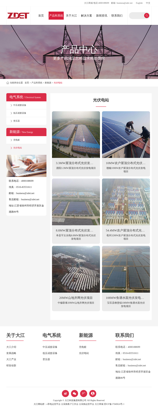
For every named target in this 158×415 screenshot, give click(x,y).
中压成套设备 (19, 105)
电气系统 (52, 335)
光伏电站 (58, 83)
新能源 (48, 83)
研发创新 (11, 365)
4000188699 (103, 3)
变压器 (16, 121)
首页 (41, 15)
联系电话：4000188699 (127, 347)
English (139, 3)
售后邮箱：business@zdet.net (130, 365)
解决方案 (86, 15)
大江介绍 (11, 347)
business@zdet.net (125, 3)
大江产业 (11, 359)
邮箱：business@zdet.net (128, 359)
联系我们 (117, 15)
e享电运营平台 (53, 404)
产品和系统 (56, 15)
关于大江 (71, 15)
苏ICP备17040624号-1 (114, 404)
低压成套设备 (19, 113)
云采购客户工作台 (69, 404)
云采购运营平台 (86, 404)
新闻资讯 (101, 15)
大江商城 (88, 3)
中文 (148, 3)
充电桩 (16, 140)
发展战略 (11, 353)
